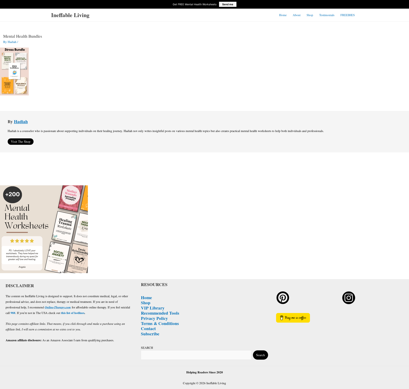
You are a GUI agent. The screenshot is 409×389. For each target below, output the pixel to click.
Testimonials (326, 15)
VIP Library (153, 308)
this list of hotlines (72, 313)
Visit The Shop (20, 141)
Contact (148, 328)
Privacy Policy (154, 318)
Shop (310, 15)
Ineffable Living (70, 15)
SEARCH (147, 348)
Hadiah (21, 121)
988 (13, 313)
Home (283, 15)
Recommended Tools (160, 313)
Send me (227, 4)
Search (260, 355)
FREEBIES (347, 15)
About (297, 15)
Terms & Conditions (160, 323)
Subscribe (150, 334)
